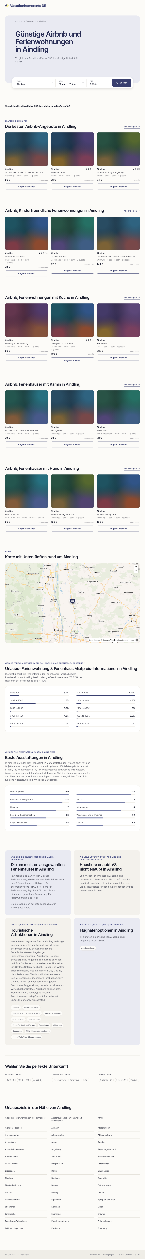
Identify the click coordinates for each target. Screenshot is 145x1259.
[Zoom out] (136, 571)
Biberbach (10, 1171)
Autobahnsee (11, 1156)
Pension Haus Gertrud (15, 256)
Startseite (19, 21)
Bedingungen (108, 1255)
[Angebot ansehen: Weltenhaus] (118, 407)
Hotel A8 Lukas (58, 172)
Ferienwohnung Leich (106, 514)
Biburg (54, 1171)
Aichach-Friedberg (14, 1128)
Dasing (54, 1192)
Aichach (55, 1128)
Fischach (55, 1228)
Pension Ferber (12, 514)
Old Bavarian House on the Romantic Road (24, 172)
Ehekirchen (10, 1207)
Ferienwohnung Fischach (62, 514)
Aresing (101, 1142)
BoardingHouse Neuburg (16, 343)
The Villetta (102, 343)
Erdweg (101, 1214)
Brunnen (55, 1185)
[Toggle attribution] (136, 640)
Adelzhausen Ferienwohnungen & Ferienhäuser (66, 1119)
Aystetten (55, 1156)
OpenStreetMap (128, 640)
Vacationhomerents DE (28, 6)
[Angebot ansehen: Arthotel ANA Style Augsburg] (118, 149)
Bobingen (55, 1178)
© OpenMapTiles (107, 640)
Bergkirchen (103, 1163)
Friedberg (102, 1228)
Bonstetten (103, 1178)
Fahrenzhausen (105, 1221)
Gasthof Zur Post (59, 256)
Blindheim (9, 1178)
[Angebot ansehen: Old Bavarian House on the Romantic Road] (26, 149)
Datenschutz (94, 1255)
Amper (54, 1142)
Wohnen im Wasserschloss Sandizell (21, 430)
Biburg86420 (57, 430)
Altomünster (10, 1142)
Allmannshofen (12, 1135)
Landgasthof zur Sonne (62, 343)
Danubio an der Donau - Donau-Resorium (116, 256)
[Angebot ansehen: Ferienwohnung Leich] (118, 491)
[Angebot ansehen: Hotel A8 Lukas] (72, 149)
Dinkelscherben (12, 1199)
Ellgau (100, 1207)
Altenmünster (57, 1135)
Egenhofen (56, 1199)
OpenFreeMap (94, 640)
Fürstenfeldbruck (13, 1185)
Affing (101, 1118)
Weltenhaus (102, 430)
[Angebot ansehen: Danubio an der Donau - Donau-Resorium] (118, 233)
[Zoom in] (136, 567)
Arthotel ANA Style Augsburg (110, 172)
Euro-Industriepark (60, 1221)
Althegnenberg (105, 1135)
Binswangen (103, 1171)
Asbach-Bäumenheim (15, 1149)
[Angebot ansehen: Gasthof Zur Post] (72, 233)
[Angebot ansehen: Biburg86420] (72, 407)
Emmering (56, 1214)
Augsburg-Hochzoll (107, 1149)
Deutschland (31, 21)
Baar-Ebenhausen (106, 1156)
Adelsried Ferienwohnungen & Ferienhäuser (25, 1118)
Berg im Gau (57, 1163)
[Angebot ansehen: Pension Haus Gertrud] (26, 233)
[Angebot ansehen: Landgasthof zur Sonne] (72, 320)
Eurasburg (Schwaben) (16, 1221)
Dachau (8, 1192)
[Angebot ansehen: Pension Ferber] (26, 491)
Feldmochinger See (14, 1228)
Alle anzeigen (132, 126)
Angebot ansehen (26, 186)
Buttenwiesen (104, 1185)
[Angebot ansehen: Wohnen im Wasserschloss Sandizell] (26, 407)
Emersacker (10, 1214)
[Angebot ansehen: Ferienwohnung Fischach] (72, 491)
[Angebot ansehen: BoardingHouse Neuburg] (26, 320)
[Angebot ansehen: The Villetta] (118, 320)
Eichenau (55, 1207)
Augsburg (56, 1149)
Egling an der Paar (106, 1199)
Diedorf (101, 1192)
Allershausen (104, 1128)
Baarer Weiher (11, 1163)
